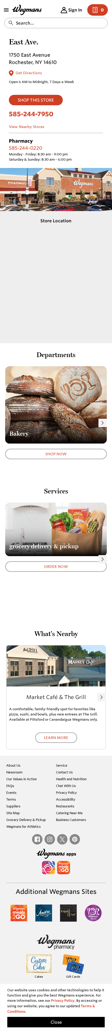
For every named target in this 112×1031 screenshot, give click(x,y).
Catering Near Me (69, 813)
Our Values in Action (21, 779)
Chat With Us (66, 786)
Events (11, 792)
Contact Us (64, 772)
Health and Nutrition (71, 779)
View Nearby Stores (26, 126)
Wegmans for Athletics (23, 826)
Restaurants (65, 806)
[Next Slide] (102, 423)
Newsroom (14, 772)
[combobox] (56, 23)
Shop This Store (36, 100)
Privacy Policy (66, 792)
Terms (11, 799)
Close (56, 1022)
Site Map (13, 813)
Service (61, 765)
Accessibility (65, 799)
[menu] (6, 10)
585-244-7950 (31, 114)
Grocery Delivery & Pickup (26, 820)
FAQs (10, 786)
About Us (13, 765)
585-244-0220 (25, 148)
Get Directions (29, 73)
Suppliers (13, 806)
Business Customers (71, 820)
